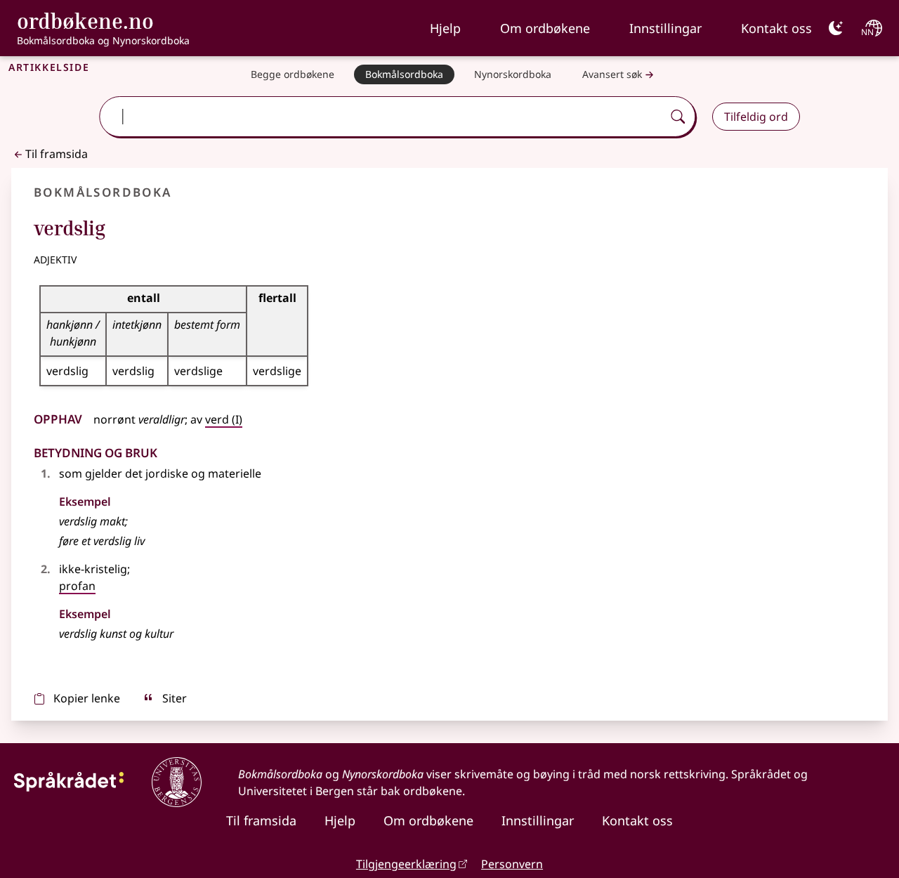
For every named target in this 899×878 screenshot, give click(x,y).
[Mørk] (836, 28)
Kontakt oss (776, 28)
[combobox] (382, 116)
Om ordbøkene (545, 28)
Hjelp (445, 28)
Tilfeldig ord (756, 116)
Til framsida (56, 154)
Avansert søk (612, 74)
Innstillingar (665, 28)
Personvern (512, 864)
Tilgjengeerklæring (406, 864)
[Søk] (677, 116)
